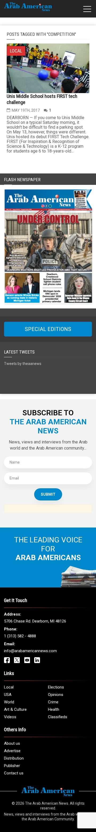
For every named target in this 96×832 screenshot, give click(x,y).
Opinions (55, 694)
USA (7, 694)
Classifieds (57, 717)
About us (12, 743)
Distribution (14, 758)
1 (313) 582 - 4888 (20, 636)
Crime (53, 702)
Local (9, 687)
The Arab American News (46, 803)
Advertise (12, 750)
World (9, 702)
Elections (56, 687)
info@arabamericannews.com (30, 650)
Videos (10, 717)
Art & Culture (15, 709)
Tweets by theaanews (22, 363)
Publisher (12, 765)
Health (53, 709)
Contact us (13, 773)
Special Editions (48, 329)
